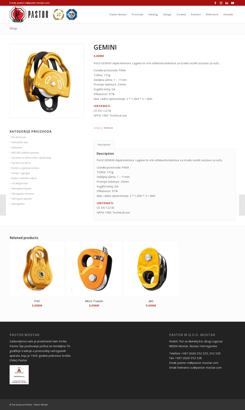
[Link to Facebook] (215, 3)
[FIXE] (242, 205)
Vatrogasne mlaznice (22, 193)
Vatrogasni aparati (21, 198)
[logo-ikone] (43, 14)
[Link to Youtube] (232, 3)
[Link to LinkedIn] (226, 3)
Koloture (108, 127)
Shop (13, 28)
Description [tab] (104, 144)
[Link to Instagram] (221, 3)
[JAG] (3, 205)
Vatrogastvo (18, 203)
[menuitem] (118, 14)
